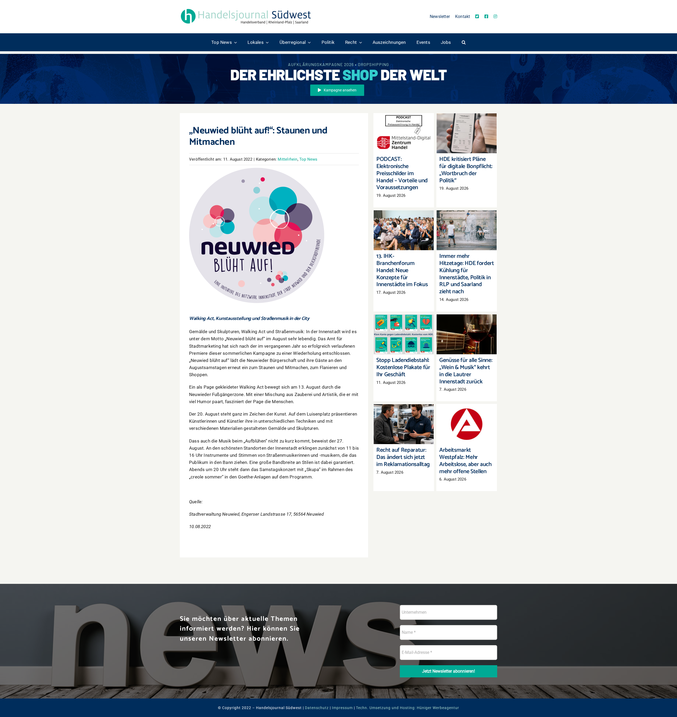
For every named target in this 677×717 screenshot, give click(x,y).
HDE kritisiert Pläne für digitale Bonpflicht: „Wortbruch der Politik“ (466, 123)
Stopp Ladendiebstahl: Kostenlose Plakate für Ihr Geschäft (404, 324)
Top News (308, 159)
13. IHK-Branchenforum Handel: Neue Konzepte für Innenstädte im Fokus (404, 217)
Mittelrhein (287, 159)
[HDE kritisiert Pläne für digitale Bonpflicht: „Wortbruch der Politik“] (467, 133)
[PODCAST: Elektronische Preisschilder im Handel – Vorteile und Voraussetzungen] (404, 133)
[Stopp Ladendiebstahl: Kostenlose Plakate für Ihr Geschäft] (404, 334)
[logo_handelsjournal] (246, 8)
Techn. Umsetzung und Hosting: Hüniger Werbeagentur (407, 708)
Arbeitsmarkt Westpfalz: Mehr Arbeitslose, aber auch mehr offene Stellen (466, 411)
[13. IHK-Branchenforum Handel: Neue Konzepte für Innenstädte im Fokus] (404, 230)
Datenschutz (317, 708)
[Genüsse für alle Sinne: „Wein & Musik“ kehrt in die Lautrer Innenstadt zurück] (467, 334)
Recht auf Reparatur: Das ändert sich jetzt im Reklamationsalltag (404, 414)
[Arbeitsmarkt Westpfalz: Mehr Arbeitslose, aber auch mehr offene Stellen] (467, 424)
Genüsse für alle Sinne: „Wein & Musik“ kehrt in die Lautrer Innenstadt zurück (466, 321)
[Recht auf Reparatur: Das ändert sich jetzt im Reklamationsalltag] (404, 424)
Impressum (342, 708)
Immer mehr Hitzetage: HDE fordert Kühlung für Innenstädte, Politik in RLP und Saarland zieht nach (466, 214)
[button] (463, 42)
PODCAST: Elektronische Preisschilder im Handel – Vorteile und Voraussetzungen (404, 120)
